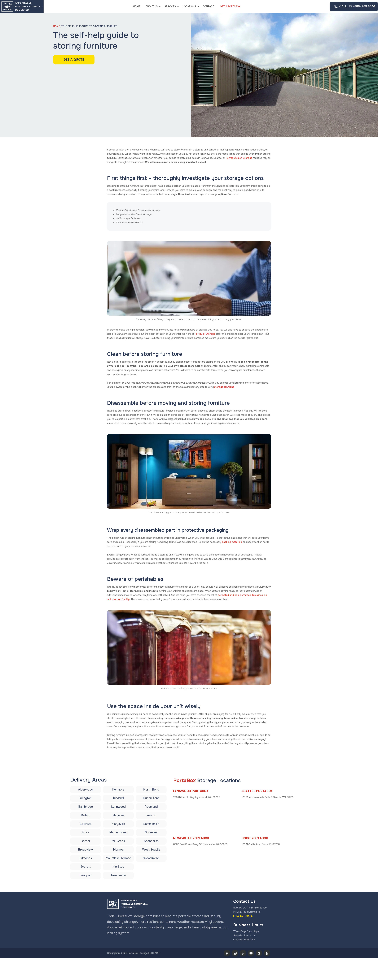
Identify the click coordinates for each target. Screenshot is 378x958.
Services (170, 6)
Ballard (85, 815)
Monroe (118, 849)
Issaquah (86, 875)
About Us (152, 6)
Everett (85, 867)
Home (136, 6)
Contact (208, 6)
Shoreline (151, 832)
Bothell (85, 841)
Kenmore (118, 789)
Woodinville (151, 858)
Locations (189, 6)
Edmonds (85, 858)
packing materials (232, 542)
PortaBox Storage (205, 333)
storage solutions (224, 386)
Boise (85, 832)
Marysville (118, 824)
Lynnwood (118, 807)
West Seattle (151, 849)
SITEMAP (154, 953)
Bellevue (85, 824)
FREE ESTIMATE (242, 915)
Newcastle (118, 875)
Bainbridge (85, 807)
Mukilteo (118, 867)
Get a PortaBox (230, 6)
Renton (151, 815)
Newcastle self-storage (239, 157)
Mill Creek (118, 841)
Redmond (151, 807)
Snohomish (151, 841)
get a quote (73, 59)
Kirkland (118, 798)
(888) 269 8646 (357, 6)
